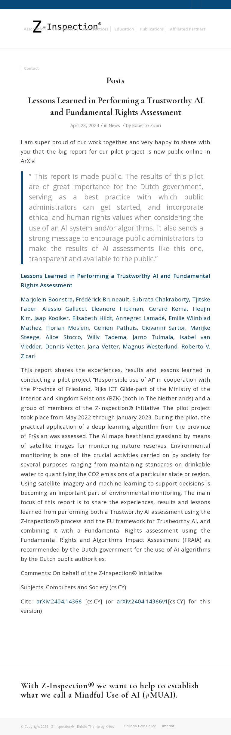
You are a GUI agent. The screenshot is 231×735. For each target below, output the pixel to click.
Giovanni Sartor (163, 327)
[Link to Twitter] (187, 4)
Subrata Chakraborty (160, 299)
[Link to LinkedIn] (196, 4)
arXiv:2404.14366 (59, 601)
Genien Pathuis (115, 327)
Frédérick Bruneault (102, 299)
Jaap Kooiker (51, 318)
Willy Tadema (106, 337)
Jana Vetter (103, 346)
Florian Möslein (67, 327)
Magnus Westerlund (150, 346)
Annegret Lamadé (140, 318)
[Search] (47, 68)
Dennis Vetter (64, 346)
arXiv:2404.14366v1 (142, 601)
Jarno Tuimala (153, 337)
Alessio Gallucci (64, 308)
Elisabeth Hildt (92, 318)
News (114, 125)
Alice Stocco (63, 337)
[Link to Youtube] (205, 4)
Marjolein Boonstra (46, 299)
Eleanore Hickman (117, 308)
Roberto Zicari (146, 125)
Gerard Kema (168, 308)
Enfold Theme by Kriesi (96, 726)
